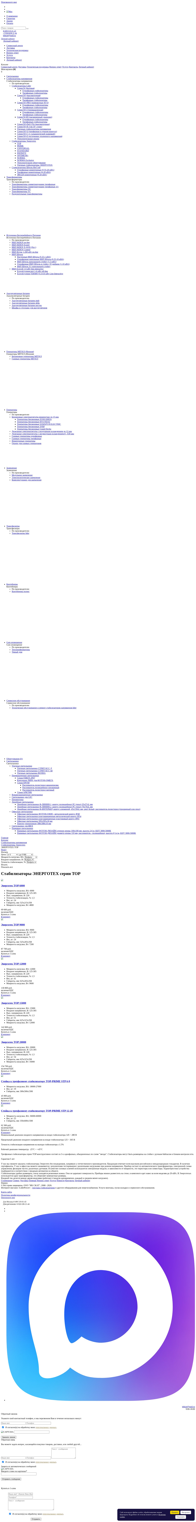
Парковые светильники (22, 828)
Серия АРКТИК (24, 792)
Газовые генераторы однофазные (27, 436)
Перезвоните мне (9, 2)
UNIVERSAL (23, 148)
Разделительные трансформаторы (27, 194)
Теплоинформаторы (21, 649)
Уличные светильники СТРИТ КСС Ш (35, 771)
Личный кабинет (8, 39)
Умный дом (17, 652)
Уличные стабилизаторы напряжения (34, 129)
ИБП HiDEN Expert (20, 245)
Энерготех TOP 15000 (13, 1003)
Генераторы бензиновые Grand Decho (34, 429)
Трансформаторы (14, 177)
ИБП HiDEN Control (21, 250)
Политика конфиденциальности (15, 1195)
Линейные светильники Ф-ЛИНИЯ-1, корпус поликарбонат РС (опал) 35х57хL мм (55, 804)
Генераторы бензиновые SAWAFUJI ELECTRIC (39, 424)
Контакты (10, 57)
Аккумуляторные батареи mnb (25, 300)
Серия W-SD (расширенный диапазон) (34, 117)
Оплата (9, 23)
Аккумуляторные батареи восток (27, 305)
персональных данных (46, 1427)
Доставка (10, 48)
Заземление (11, 468)
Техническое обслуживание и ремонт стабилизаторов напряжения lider (44, 708)
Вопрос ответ (12, 53)
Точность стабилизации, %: (13, 862)
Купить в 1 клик (8, 914)
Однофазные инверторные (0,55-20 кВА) (35, 170)
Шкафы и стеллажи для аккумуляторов (29, 308)
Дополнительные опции (28, 139)
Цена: (3, 854)
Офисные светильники (22, 811)
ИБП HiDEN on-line (21, 242)
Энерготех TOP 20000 (13, 1042)
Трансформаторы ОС (21, 189)
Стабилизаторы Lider (21, 86)
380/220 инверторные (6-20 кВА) (32, 175)
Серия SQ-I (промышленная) (30, 110)
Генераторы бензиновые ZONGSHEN (34, 419)
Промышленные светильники (25, 775)
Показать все (7, 867)
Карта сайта (6, 1192)
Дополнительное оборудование (31, 163)
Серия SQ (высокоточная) (29, 95)
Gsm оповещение (14, 642)
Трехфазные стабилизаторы (34, 93)
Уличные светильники (22, 766)
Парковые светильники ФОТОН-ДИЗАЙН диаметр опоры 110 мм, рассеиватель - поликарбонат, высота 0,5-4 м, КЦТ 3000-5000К (76, 833)
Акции (9, 21)
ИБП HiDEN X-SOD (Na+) (24, 247)
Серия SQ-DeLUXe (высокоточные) (33, 124)
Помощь (33, 1180)
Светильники (12, 76)
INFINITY (21, 153)
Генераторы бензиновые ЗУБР (31, 426)
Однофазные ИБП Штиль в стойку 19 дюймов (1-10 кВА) (43, 264)
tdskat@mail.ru (9, 35)
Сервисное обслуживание (18, 700)
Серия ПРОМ (23, 783)
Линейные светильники (23, 802)
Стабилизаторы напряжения (19, 79)
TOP (19, 143)
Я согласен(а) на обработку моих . (31, 1427)
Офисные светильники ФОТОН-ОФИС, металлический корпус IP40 (48, 814)
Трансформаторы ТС (21, 191)
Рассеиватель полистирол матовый (38, 790)
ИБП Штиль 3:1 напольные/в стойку (33, 266)
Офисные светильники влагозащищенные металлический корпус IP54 (49, 816)
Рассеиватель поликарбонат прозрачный (40, 787)
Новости (61, 1180)
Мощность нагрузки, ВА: (12, 857)
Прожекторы (17, 799)
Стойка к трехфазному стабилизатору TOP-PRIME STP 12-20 (37, 1110)
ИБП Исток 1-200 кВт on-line (25, 252)
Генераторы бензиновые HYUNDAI (33, 422)
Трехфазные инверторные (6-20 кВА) (34, 172)
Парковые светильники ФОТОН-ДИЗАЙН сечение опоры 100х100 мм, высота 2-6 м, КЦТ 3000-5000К (64, 831)
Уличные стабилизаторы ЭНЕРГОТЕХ (35, 165)
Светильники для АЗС (22, 797)
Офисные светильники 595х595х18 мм (34, 821)
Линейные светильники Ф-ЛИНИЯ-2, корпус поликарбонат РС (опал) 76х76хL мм (55, 807)
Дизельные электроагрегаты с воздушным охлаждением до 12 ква (42, 431)
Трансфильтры (13, 526)
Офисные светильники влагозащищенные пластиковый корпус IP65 (48, 819)
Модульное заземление (22, 475)
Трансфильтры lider (20, 533)
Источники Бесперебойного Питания (23, 235)
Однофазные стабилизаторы (35, 91)
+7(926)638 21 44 (10, 33)
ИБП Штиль (17, 254)
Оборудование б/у (14, 759)
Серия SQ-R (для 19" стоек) (29, 127)
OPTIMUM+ (22, 155)
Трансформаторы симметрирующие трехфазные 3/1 (35, 187)
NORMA (21, 158)
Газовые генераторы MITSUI (25, 359)
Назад (3, 850)
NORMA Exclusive (25, 160)
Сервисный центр (14, 45)
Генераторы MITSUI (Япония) (20, 351)
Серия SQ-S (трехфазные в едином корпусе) (37, 131)
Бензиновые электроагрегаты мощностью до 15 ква (35, 417)
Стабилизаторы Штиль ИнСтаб (26, 167)
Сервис (16, 1180)
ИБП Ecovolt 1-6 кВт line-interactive (27, 269)
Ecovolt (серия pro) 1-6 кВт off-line (32, 271)
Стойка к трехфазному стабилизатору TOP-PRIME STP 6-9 (35, 1081)
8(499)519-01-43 (9, 31)
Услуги (9, 55)
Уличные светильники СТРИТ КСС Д (34, 768)
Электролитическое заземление (26, 477)
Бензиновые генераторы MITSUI (27, 356)
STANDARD (23, 151)
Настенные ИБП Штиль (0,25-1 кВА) (34, 257)
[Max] (9, 11)
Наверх (4, 1183)
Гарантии (10, 18)
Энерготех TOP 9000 (13, 924)
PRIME (20, 146)
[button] (98, 64)
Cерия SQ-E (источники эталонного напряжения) (39, 136)
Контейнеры (12, 584)
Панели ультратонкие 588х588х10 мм (34, 823)
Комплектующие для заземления (26, 480)
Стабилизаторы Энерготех (24, 141)
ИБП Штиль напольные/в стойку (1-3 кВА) (36, 262)
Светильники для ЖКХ (22, 826)
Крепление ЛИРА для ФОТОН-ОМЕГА (35, 780)
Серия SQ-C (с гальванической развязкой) (36, 134)
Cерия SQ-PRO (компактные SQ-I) (33, 103)
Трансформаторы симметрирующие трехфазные (33, 184)
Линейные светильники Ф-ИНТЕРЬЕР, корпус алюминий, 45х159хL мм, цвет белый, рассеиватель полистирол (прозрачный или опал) (78, 809)
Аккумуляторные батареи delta (26, 303)
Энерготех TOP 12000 (13, 963)
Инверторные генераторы (23, 441)
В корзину (5, 917)
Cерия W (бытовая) (26, 88)
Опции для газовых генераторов (26, 443)
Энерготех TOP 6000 (13, 885)
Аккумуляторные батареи (18, 293)
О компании (12, 16)
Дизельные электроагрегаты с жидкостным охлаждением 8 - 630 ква (43, 434)
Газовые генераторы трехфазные (26, 438)
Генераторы (11, 410)
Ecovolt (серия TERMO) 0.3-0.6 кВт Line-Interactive (40, 274)
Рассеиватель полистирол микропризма (40, 785)
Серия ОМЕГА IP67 (26, 778)
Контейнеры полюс (20, 591)
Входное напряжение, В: (12, 859)
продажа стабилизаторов (43, 1188)
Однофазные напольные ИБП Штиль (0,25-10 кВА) (40, 259)
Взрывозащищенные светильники (27, 795)
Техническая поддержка (17, 50)
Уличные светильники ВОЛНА (31, 773)
